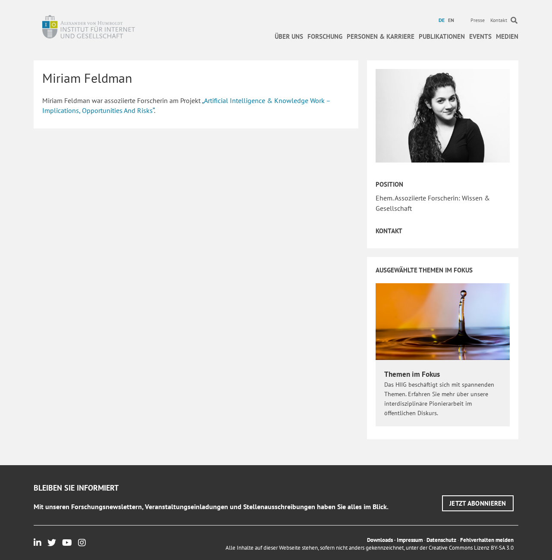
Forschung (324, 36)
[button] (478, 503)
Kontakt (498, 20)
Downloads (380, 540)
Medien (507, 36)
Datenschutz (441, 540)
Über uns (289, 36)
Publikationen (442, 36)
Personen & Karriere (380, 36)
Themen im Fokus (412, 374)
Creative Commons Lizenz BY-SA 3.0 (471, 547)
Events (480, 36)
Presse (477, 20)
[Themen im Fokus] (443, 321)
